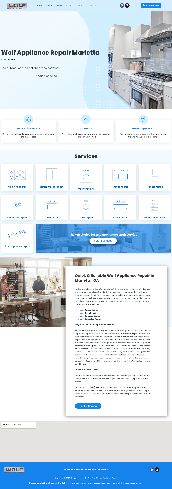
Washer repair (86, 188)
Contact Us (91, 5)
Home (39, 5)
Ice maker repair (17, 217)
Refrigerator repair (51, 186)
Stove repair (120, 217)
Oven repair (52, 217)
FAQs (80, 5)
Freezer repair (154, 186)
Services (60, 5)
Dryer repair (86, 217)
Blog (72, 5)
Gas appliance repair (17, 246)
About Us (49, 5)
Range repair (120, 186)
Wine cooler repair (155, 217)
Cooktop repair (17, 186)
